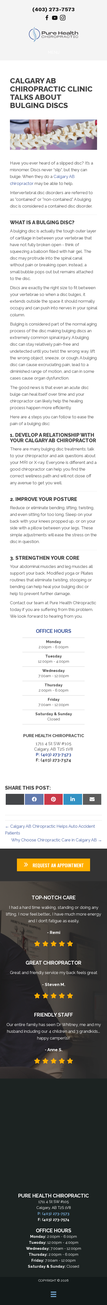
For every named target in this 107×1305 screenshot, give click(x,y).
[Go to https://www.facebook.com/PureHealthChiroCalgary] (47, 18)
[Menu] (53, 1294)
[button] (53, 865)
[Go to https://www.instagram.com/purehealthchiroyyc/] (62, 18)
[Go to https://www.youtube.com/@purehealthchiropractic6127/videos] (54, 18)
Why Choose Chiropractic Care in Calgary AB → (56, 839)
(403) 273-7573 (53, 9)
